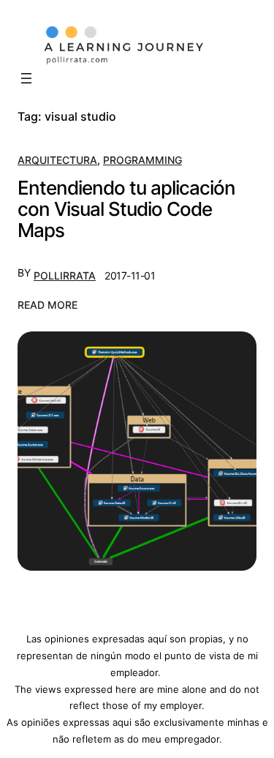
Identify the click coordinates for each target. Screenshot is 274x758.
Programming (142, 160)
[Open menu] (26, 78)
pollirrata (65, 275)
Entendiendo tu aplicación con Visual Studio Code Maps (126, 209)
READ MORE (47, 306)
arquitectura (57, 160)
